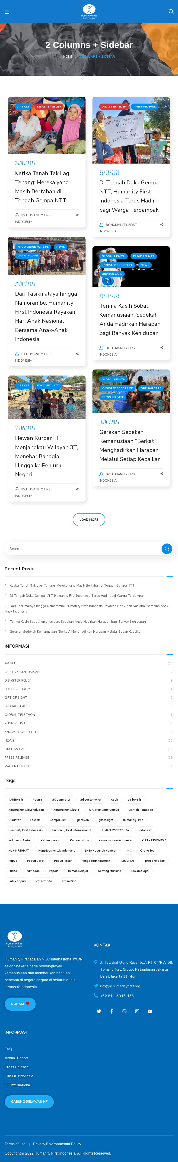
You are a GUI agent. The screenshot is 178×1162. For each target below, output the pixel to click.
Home (68, 56)
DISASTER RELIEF (49, 106)
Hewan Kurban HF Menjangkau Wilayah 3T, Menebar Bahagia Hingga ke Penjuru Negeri (46, 456)
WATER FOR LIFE (89, 766)
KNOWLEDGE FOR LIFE (32, 247)
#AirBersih (16, 799)
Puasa (13, 871)
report (53, 871)
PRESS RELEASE (145, 106)
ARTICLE (23, 106)
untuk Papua (17, 881)
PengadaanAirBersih (96, 860)
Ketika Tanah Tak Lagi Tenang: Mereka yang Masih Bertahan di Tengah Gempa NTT (72, 585)
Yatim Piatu (69, 881)
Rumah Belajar (78, 871)
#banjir (37, 799)
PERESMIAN (127, 860)
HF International (18, 1085)
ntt (128, 850)
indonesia (146, 830)
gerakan (83, 820)
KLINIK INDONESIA (154, 840)
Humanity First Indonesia (26, 830)
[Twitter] (99, 1011)
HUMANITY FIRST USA (115, 830)
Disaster (15, 820)
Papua (13, 860)
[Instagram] (137, 1011)
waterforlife (43, 881)
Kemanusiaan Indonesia (115, 840)
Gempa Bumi (58, 820)
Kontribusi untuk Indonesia (56, 850)
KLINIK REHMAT (143, 256)
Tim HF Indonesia (19, 1076)
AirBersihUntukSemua (104, 810)
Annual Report (17, 1058)
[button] (171, 11)
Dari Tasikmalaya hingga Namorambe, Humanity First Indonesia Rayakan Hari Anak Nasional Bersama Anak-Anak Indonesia (87, 609)
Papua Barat (35, 860)
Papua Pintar (63, 860)
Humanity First (133, 820)
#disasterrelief (90, 799)
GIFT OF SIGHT (89, 697)
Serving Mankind (109, 871)
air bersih (134, 799)
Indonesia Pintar (20, 840)
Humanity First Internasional (71, 830)
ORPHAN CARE (27, 255)
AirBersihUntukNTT (66, 810)
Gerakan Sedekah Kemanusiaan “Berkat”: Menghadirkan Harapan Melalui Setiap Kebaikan (76, 631)
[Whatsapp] (124, 1011)
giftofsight (106, 820)
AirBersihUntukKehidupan (26, 810)
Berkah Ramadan (141, 810)
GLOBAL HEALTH (113, 256)
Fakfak (35, 820)
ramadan (33, 871)
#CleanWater (61, 799)
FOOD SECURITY (48, 385)
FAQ (8, 1048)
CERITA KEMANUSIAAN (89, 672)
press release (155, 860)
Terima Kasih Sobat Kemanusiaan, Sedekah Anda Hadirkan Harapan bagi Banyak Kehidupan (78, 621)
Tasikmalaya (140, 871)
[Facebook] (111, 1011)
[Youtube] (150, 1011)
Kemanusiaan (79, 840)
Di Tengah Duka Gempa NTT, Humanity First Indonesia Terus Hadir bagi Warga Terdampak (77, 596)
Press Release (17, 1067)
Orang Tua (147, 850)
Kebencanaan (50, 840)
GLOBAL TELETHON (89, 715)
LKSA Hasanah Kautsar (101, 850)
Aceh (114, 799)
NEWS (60, 247)
